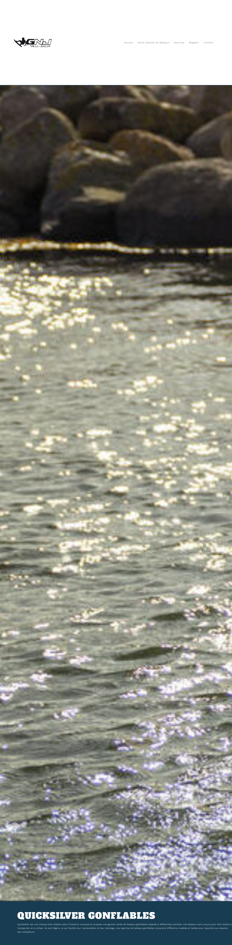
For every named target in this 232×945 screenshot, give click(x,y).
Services (179, 42)
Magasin (194, 42)
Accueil (128, 42)
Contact (208, 42)
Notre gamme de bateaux (153, 42)
